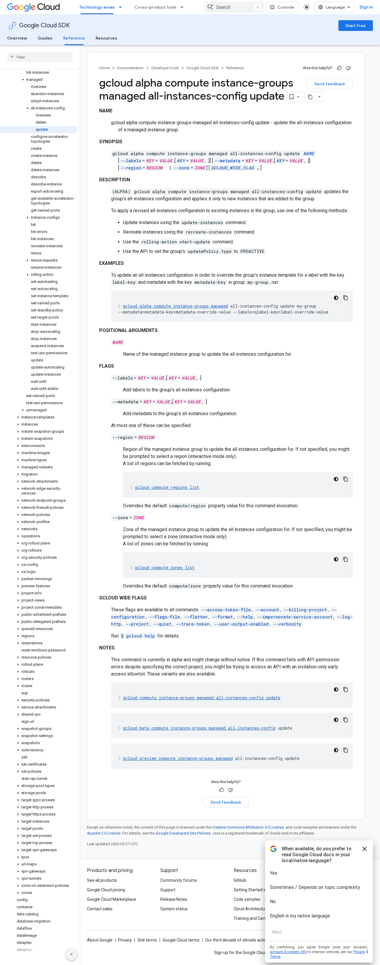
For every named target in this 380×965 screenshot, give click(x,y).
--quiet (162, 624)
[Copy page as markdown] (310, 97)
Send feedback (329, 83)
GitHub (240, 880)
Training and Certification (257, 918)
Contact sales (100, 908)
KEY (181, 160)
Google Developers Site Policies (183, 833)
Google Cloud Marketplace (111, 899)
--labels (131, 160)
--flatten (196, 617)
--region (131, 168)
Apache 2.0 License (104, 833)
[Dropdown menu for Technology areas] (122, 7)
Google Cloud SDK (44, 25)
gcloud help (140, 636)
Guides (45, 38)
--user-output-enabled (241, 624)
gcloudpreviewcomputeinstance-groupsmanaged (178, 758)
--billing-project (305, 610)
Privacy (125, 940)
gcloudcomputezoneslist (164, 567)
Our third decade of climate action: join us (243, 940)
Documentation (130, 68)
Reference (74, 38)
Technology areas (97, 7)
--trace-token (193, 624)
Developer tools (165, 68)
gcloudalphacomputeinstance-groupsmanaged (175, 306)
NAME (308, 153)
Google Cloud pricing (106, 889)
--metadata (227, 160)
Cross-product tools (155, 7)
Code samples (247, 899)
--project (137, 624)
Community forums (178, 880)
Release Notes (173, 899)
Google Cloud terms (181, 940)
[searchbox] (40, 57)
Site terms (147, 940)
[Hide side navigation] (71, 954)
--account (267, 610)
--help (245, 617)
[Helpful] (339, 68)
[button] (38, 79)
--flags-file (164, 617)
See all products (102, 880)
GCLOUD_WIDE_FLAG (232, 168)
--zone (181, 168)
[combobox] (234, 7)
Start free (356, 25)
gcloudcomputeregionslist (167, 487)
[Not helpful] (348, 68)
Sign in (366, 7)
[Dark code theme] (336, 298)
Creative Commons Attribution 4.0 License (248, 827)
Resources (106, 38)
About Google (100, 940)
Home (104, 68)
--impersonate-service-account (294, 617)
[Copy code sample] (345, 298)
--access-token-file (226, 610)
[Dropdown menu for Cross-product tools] (184, 7)
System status (174, 908)
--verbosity (287, 624)
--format (222, 617)
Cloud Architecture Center (258, 908)
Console (285, 7)
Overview (17, 38)
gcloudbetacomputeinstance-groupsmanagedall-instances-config (199, 728)
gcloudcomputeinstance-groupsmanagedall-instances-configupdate (201, 697)
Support (167, 889)
